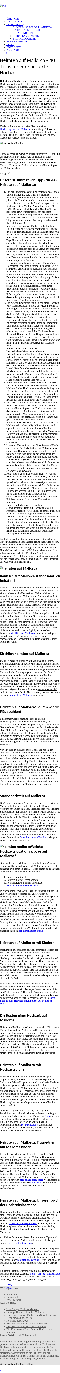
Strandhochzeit (24, 38)
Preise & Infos (16, 41)
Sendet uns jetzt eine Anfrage (45, 1273)
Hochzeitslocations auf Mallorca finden (26, 1326)
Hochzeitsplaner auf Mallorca (15, 129)
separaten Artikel (29, 1124)
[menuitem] (29, 18)
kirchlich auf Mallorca (21, 695)
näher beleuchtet (31, 1179)
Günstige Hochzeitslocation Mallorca (25, 1312)
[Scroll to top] (2, 1370)
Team (47, 1116)
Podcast (12, 50)
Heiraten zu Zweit (25, 35)
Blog (10, 44)
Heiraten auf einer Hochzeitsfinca (23, 885)
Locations (13, 21)
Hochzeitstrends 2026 (17, 1320)
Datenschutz (12, 1297)
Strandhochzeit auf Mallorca (34, 837)
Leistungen (14, 24)
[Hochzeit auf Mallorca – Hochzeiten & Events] (30, 7)
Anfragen (13, 47)
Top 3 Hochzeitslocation (19, 1243)
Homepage (35, 1182)
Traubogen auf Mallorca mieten (22, 1335)
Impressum (11, 1294)
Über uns (12, 18)
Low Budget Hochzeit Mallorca (22, 1309)
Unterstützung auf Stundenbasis (27, 31)
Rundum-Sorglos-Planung (32, 27)
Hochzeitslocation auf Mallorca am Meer (27, 1323)
